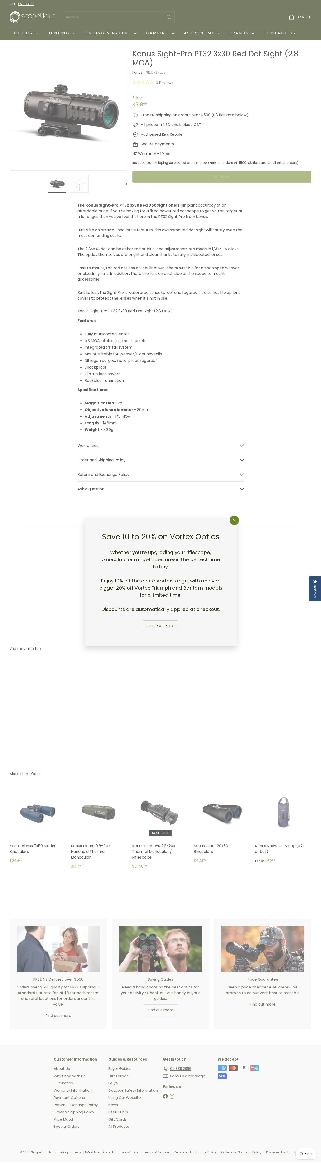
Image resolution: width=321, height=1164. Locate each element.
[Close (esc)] (234, 520)
